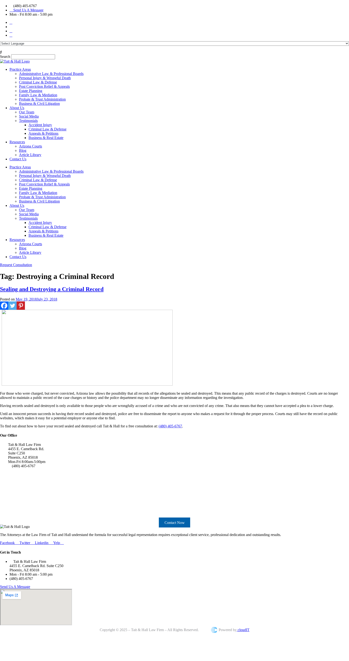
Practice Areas (20, 69)
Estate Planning (30, 91)
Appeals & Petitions (43, 133)
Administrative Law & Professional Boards (51, 74)
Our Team (26, 112)
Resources (17, 142)
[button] (174, 52)
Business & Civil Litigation (39, 104)
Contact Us (17, 159)
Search (5, 57)
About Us (16, 108)
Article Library (30, 155)
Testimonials (28, 121)
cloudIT (243, 630)
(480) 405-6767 (170, 426)
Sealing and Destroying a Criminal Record (52, 289)
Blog (22, 150)
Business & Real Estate (45, 138)
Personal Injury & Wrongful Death (45, 78)
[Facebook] (4, 305)
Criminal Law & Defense (38, 82)
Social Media (29, 116)
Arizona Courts (30, 146)
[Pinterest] (21, 305)
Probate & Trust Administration (42, 99)
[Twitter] (12, 305)
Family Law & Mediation (38, 95)
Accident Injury (40, 125)
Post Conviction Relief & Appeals (44, 86)
